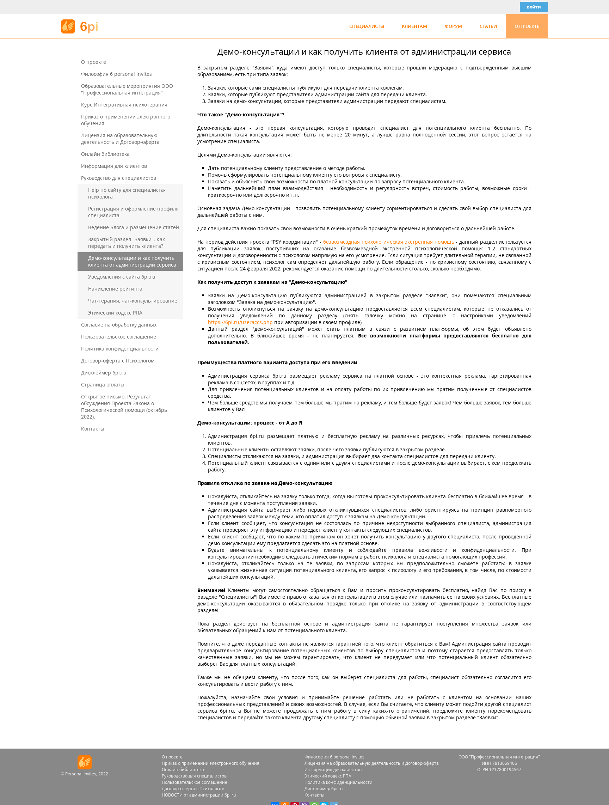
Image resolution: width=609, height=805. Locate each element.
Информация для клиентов (114, 166)
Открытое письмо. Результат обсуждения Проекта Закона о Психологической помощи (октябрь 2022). (124, 406)
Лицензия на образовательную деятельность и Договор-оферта (120, 138)
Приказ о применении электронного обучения (210, 763)
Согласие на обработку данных (118, 324)
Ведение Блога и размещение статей (133, 227)
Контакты (92, 428)
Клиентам (414, 26)
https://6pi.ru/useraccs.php (240, 322)
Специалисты (366, 26)
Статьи (488, 26)
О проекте (527, 26)
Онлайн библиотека (105, 154)
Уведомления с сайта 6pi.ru (121, 276)
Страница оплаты (102, 384)
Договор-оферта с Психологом (117, 360)
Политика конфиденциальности (120, 348)
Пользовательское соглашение (118, 336)
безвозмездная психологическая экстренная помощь (388, 241)
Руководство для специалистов (118, 178)
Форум (453, 26)
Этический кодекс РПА (115, 312)
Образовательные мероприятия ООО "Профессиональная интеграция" (127, 89)
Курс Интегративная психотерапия (124, 104)
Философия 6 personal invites (116, 74)
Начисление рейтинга (115, 288)
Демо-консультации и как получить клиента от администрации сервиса (132, 261)
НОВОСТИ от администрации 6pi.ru (199, 795)
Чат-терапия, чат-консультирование (132, 300)
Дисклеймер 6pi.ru (104, 372)
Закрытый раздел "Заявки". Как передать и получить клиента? (126, 242)
